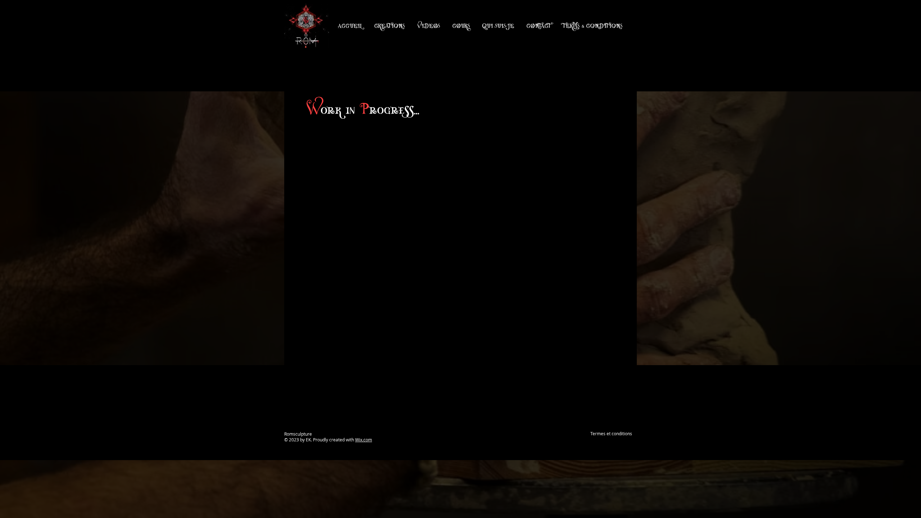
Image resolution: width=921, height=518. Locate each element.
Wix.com (363, 439)
